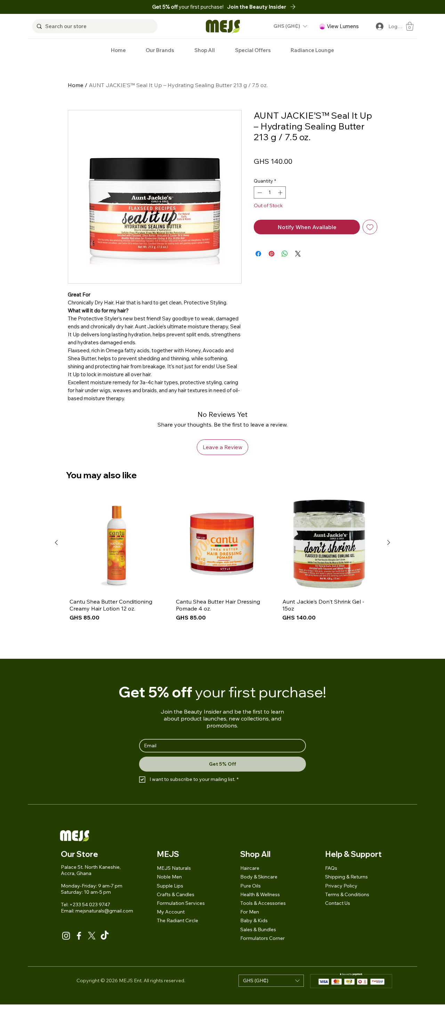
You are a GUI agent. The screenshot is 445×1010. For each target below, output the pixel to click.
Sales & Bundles (258, 929)
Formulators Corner (262, 938)
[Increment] (281, 193)
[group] (222, 573)
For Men (249, 912)
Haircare (249, 868)
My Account (171, 912)
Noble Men (169, 877)
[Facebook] (79, 936)
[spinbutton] (270, 193)
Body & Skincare (258, 877)
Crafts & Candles (175, 894)
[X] (92, 936)
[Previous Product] (56, 542)
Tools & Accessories (263, 903)
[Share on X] (298, 254)
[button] (263, 7)
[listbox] (290, 26)
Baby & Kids (254, 920)
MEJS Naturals (174, 868)
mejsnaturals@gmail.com (104, 911)
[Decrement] (259, 193)
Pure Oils (250, 886)
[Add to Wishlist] (370, 227)
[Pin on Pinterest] (271, 254)
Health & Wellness (260, 894)
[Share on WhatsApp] (285, 254)
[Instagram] (66, 936)
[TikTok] (104, 936)
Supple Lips (170, 886)
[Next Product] (389, 542)
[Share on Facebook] (258, 254)
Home (75, 85)
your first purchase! (188, 6)
